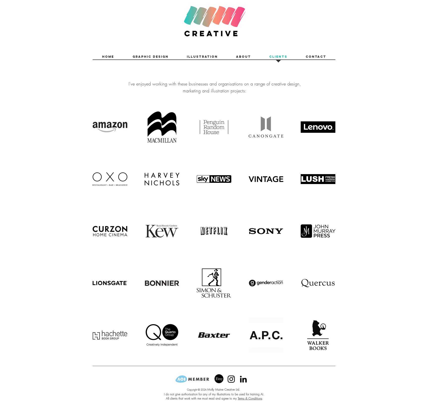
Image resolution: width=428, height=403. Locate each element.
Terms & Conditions (250, 398)
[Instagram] (231, 379)
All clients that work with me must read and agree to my (202, 398)
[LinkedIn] (243, 379)
